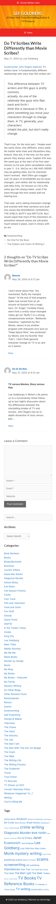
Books (7, 557)
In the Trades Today (15, 628)
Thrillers (46, 873)
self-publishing (32, 865)
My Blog (8, 669)
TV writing (23, 889)
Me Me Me (10, 652)
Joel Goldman (27, 843)
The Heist (9, 731)
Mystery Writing (12, 685)
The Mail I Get (11, 743)
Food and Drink (12, 607)
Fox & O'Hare (25, 838)
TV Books (27, 878)
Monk (9, 853)
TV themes (40, 884)
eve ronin (39, 833)
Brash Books (33, 822)
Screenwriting (14, 235)
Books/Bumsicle (12, 561)
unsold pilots (36, 889)
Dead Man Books (13, 574)
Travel (7, 772)
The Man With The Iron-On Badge (22, 748)
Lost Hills (25, 848)
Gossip (8, 615)
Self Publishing (12, 715)
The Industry (11, 735)
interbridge (45, 899)
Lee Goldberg (28, 13)
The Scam (9, 752)
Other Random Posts (15, 694)
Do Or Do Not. (19, 369)
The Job (8, 739)
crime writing (32, 827)
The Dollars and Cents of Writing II (25, 244)
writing (46, 890)
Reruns (8, 702)
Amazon (21, 819)
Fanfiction (13, 838)
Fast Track (9, 599)
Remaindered (11, 698)
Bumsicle (9, 566)
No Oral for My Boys (18, 240)
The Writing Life (12, 760)
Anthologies (47, 819)
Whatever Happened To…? (18, 793)
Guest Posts (10, 619)
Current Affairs (12, 570)
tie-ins (6, 879)
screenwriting (14, 865)
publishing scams (13, 859)
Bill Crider (9, 822)
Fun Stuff (9, 611)
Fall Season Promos (15, 590)
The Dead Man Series (39, 870)
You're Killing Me (13, 801)
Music (7, 665)
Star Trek (25, 869)
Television (9, 723)
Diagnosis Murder (13, 578)
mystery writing (28, 853)
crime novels (14, 828)
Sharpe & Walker (13, 719)
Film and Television (14, 603)
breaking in (45, 823)
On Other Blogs (12, 690)
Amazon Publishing (35, 819)
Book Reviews (11, 553)
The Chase (10, 727)
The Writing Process (15, 764)
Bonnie (16, 275)
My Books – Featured (15, 677)
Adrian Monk (10, 819)
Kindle (7, 632)
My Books (9, 673)
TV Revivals (10, 781)
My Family (9, 681)
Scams (7, 706)
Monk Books (10, 657)
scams (42, 859)
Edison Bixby (11, 582)
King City (9, 636)
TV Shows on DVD (14, 785)
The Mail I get (23, 873)
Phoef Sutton (46, 854)
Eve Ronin (9, 586)
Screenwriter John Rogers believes (23, 67)
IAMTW (8, 623)
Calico (6, 828)
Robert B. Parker (29, 860)
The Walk (9, 756)
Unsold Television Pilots (17, 789)
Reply (10, 353)
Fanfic (7, 594)
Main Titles (10, 644)
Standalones (12, 869)
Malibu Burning (12, 648)
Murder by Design (14, 661)
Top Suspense (12, 768)
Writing (8, 797)
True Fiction (10, 777)
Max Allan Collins (38, 848)
